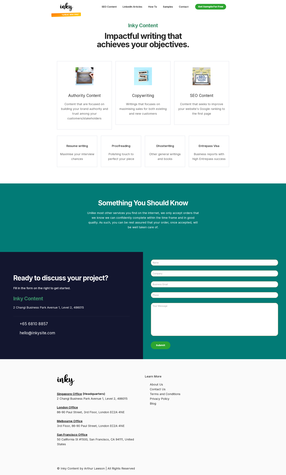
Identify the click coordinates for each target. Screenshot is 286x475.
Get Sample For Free (210, 6)
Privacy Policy (159, 399)
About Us (156, 384)
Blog (153, 403)
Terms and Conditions (165, 394)
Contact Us (157, 389)
